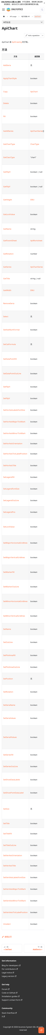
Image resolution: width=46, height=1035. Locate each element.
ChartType (34, 144)
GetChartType (9, 144)
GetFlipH (6, 172)
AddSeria (7, 65)
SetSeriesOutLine (10, 766)
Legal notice (7, 972)
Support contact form (11, 1000)
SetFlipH (6, 387)
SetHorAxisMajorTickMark (14, 421)
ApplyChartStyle (10, 78)
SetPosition (8, 678)
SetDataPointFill (10, 359)
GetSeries (7, 267)
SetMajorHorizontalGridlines (15, 543)
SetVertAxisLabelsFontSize (14, 877)
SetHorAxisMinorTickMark (14, 433)
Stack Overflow (8, 1013)
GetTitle (6, 278)
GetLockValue (9, 214)
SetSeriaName (9, 705)
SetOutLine (8, 642)
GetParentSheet (10, 240)
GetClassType (9, 157)
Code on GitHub (8, 993)
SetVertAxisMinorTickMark (14, 900)
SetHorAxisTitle (9, 465)
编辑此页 (8, 937)
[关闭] (44, 3)
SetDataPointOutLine (12, 373)
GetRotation (8, 254)
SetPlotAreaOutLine (11, 667)
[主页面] (4, 16)
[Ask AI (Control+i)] (41, 1030)
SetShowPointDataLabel (13, 793)
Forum (4, 989)
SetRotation (8, 692)
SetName (7, 629)
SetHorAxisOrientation (12, 443)
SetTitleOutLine (9, 845)
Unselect (7, 924)
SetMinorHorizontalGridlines (15, 601)
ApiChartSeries (36, 131)
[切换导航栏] (3, 9)
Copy (5, 91)
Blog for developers (10, 965)
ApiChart (34, 91)
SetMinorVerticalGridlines (14, 616)
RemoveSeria (8, 303)
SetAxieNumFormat (11, 329)
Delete (6, 103)
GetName (7, 229)
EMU (32, 199)
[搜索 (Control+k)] (42, 10)
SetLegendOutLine (11, 500)
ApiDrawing (17, 42)
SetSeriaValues (9, 718)
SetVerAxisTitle (9, 865)
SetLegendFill (8, 477)
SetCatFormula (9, 344)
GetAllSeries (8, 131)
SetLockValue (9, 527)
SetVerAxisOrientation (12, 855)
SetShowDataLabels (11, 779)
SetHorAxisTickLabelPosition (15, 453)
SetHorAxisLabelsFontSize (14, 410)
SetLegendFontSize (11, 489)
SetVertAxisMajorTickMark (14, 889)
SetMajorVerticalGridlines (14, 557)
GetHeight (7, 199)
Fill (4, 116)
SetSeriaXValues (10, 737)
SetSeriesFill (8, 755)
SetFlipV (6, 398)
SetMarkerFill (8, 572)
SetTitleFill (7, 833)
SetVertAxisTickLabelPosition (15, 912)
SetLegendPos (9, 512)
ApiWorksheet (36, 240)
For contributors (9, 969)
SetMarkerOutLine (11, 586)
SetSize (6, 809)
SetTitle (6, 823)
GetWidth (7, 290)
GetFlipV (6, 186)
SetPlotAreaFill (9, 655)
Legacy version (8, 976)
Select (5, 316)
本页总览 (6, 22)
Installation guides (9, 996)
